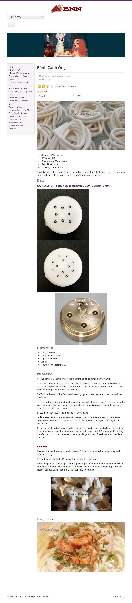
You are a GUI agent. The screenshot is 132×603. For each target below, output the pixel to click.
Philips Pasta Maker (19, 72)
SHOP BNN (14, 69)
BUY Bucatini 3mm (97, 186)
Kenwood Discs (15, 106)
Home (12, 66)
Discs (11, 85)
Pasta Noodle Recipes (18, 113)
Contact (12, 128)
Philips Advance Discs (18, 88)
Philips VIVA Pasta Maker (19, 82)
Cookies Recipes (16, 125)
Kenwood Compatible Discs (20, 110)
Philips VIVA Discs (16, 97)
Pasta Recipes (15, 119)
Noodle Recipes (15, 122)
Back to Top (119, 596)
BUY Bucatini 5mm (70, 186)
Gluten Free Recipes (17, 116)
